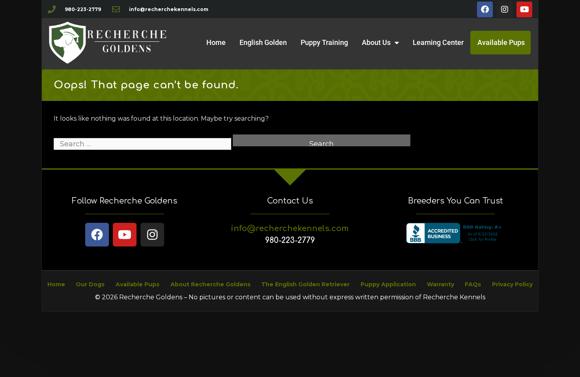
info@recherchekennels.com (290, 228)
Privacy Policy (512, 284)
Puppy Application (388, 284)
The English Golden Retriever (305, 284)
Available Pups (501, 42)
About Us (376, 42)
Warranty (440, 284)
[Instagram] (505, 9)
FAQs (473, 284)
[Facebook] (485, 9)
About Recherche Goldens (210, 284)
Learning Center (438, 42)
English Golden (263, 42)
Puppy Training (324, 42)
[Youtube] (524, 9)
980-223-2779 (290, 240)
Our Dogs (90, 284)
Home (216, 42)
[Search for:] (143, 144)
